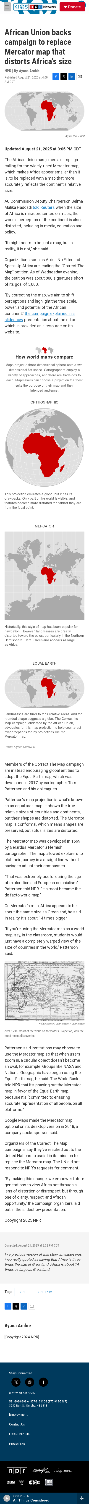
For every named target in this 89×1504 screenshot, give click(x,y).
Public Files (17, 1444)
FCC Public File (19, 1434)
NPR (22, 1292)
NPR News (44, 1292)
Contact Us (17, 1424)
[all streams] (83, 1498)
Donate (74, 7)
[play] (7, 1498)
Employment (18, 1414)
